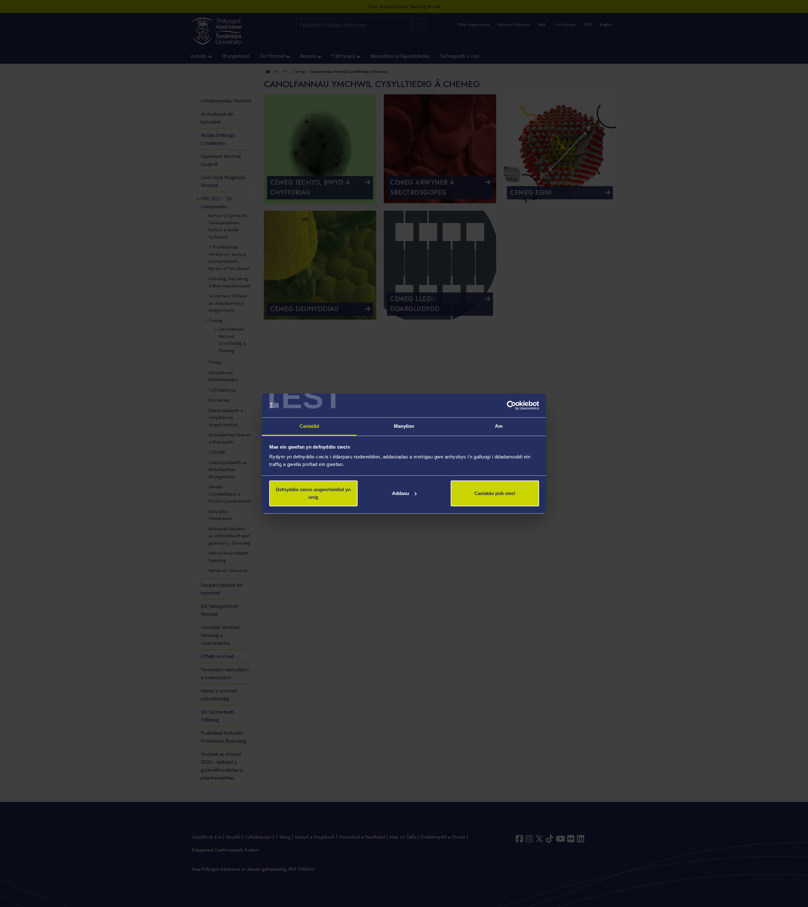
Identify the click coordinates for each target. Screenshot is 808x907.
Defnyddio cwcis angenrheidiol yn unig (313, 493)
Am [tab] (498, 426)
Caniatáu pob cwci (494, 493)
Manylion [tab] (404, 426)
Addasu (400, 493)
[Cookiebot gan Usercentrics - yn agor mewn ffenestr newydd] (511, 405)
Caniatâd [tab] (309, 426)
